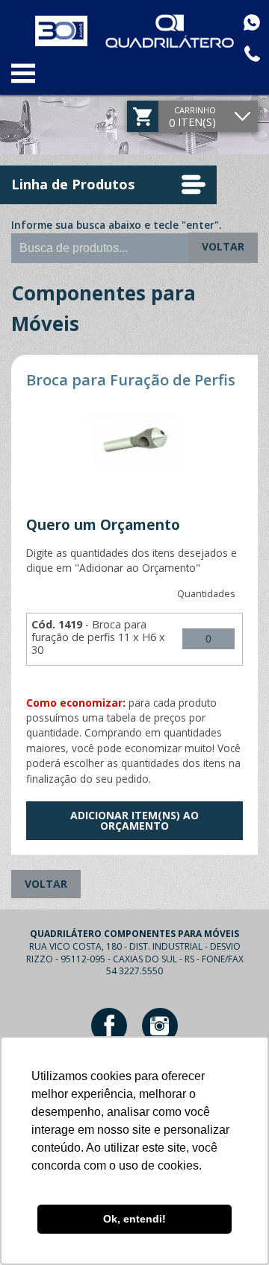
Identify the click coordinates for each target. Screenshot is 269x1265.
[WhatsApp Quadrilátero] (252, 22)
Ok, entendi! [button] (134, 1219)
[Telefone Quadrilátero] (252, 53)
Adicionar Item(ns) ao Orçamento (134, 820)
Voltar (223, 246)
